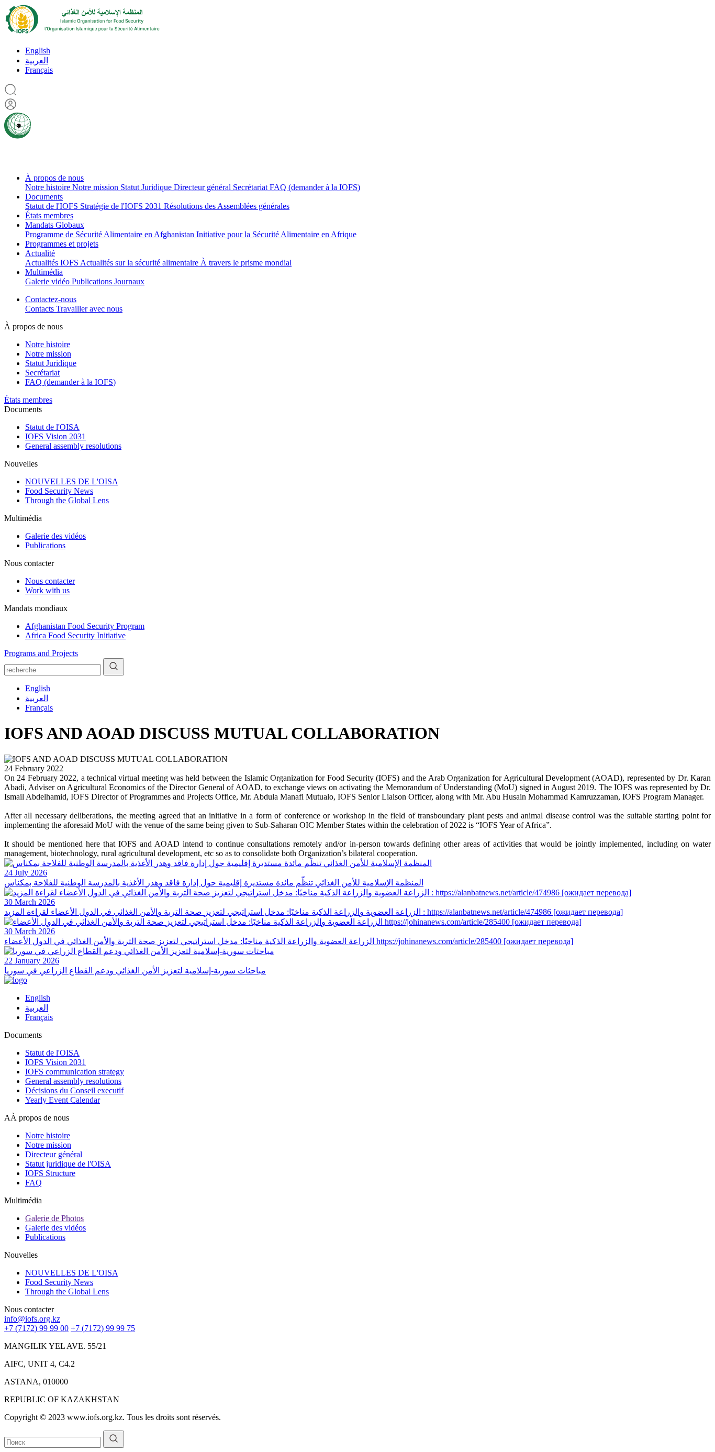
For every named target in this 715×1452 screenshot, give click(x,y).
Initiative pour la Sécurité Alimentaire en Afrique (276, 234)
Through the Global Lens (67, 500)
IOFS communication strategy (74, 1071)
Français (39, 69)
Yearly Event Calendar (62, 1099)
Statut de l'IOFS (52, 206)
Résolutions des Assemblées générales (226, 206)
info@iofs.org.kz (32, 1318)
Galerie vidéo (48, 281)
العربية (36, 60)
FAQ (33, 1182)
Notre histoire (48, 187)
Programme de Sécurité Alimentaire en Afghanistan (110, 234)
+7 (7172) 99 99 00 (36, 1328)
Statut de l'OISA (52, 427)
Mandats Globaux (54, 224)
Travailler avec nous (89, 308)
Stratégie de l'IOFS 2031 (122, 206)
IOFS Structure (50, 1173)
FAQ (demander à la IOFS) (315, 187)
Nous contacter (50, 581)
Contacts (40, 308)
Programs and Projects (41, 653)
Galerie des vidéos (55, 535)
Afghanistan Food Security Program (84, 626)
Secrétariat (251, 187)
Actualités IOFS (52, 262)
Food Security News (59, 490)
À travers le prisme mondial (246, 262)
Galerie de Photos (54, 1218)
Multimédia (44, 272)
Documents (44, 196)
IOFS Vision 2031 (55, 436)
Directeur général (203, 187)
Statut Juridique (147, 187)
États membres (49, 215)
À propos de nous (54, 177)
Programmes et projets (61, 243)
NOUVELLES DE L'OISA (71, 481)
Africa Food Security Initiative (75, 635)
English (37, 50)
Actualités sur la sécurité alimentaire (140, 262)
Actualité (40, 253)
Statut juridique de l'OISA (68, 1163)
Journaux (129, 281)
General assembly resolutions (73, 445)
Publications (93, 281)
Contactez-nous (50, 299)
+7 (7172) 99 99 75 (103, 1328)
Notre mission (96, 187)
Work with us (47, 590)
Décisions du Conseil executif (74, 1090)
